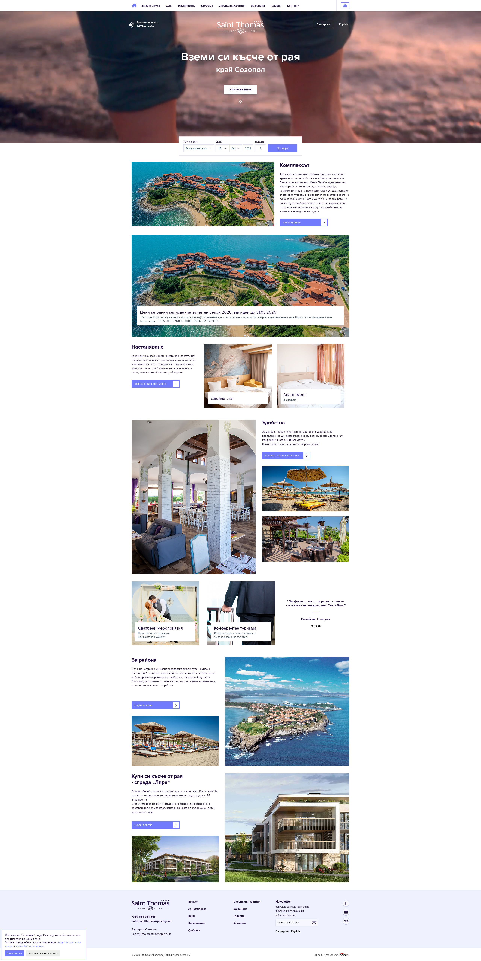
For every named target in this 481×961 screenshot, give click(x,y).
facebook (346, 903)
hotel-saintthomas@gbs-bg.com (152, 921)
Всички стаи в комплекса (150, 384)
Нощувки (260, 142)
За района (258, 6)
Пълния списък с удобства (282, 455)
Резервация (343, 2)
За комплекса (150, 6)
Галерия (275, 6)
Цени (169, 6)
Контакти (293, 6)
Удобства (207, 6)
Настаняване (186, 6)
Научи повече (240, 89)
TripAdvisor (346, 921)
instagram (346, 912)
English (343, 24)
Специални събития (232, 6)
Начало (135, 5)
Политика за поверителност (43, 953)
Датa (219, 142)
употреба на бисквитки (30, 945)
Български (323, 24)
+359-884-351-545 (144, 917)
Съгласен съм (14, 953)
